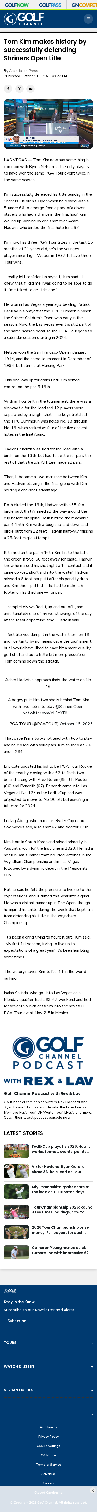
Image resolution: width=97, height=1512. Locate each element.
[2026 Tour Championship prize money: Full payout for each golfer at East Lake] (16, 1232)
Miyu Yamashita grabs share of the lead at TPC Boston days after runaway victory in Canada (62, 1189)
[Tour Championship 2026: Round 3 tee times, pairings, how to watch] (16, 1212)
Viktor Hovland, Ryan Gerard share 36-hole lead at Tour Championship (58, 1169)
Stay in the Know (19, 1301)
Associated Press (23, 70)
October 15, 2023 (76, 724)
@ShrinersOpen (69, 706)
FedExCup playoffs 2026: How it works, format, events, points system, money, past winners (61, 1149)
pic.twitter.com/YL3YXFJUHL (49, 713)
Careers (48, 1483)
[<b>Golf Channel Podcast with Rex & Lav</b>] (48, 1061)
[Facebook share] (8, 89)
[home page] (24, 19)
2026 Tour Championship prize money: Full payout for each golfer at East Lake (60, 1230)
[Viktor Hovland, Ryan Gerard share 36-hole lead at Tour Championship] (16, 1171)
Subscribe (16, 1321)
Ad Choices (48, 1427)
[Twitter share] (19, 89)
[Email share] (30, 89)
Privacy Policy (48, 1437)
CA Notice (48, 1455)
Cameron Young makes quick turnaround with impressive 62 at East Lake (60, 1250)
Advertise (48, 1474)
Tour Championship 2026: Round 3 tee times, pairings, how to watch (62, 1210)
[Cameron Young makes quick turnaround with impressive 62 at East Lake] (16, 1252)
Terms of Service (48, 1465)
